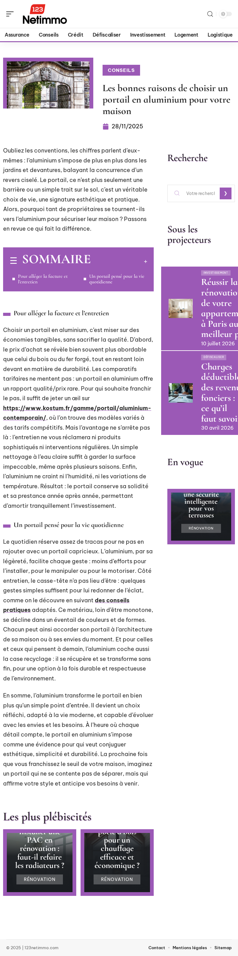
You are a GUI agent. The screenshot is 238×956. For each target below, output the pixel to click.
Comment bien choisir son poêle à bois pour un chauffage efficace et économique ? (117, 840)
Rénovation (40, 879)
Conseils (121, 70)
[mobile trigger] (11, 14)
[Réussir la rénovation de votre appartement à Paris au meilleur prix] (181, 308)
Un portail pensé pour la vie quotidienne (116, 279)
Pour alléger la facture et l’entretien (43, 279)
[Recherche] (210, 14)
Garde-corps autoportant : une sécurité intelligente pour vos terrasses (201, 498)
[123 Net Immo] (45, 14)
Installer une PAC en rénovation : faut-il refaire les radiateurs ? (39, 848)
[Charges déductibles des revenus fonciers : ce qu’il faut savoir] (181, 392)
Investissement (216, 272)
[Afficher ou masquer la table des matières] (119, 261)
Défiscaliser (214, 357)
